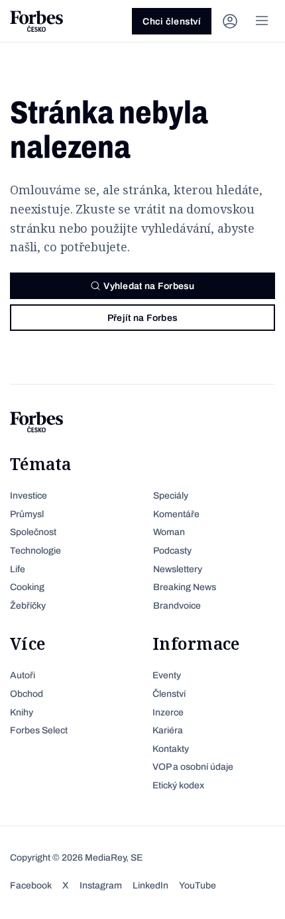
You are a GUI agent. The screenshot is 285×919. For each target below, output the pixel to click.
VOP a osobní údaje (192, 767)
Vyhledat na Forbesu (148, 286)
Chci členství (171, 22)
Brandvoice (177, 606)
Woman (169, 532)
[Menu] (262, 21)
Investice (28, 496)
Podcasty (172, 551)
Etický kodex (178, 785)
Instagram (101, 885)
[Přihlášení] (230, 21)
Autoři (22, 675)
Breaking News (184, 587)
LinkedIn (150, 885)
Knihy (21, 712)
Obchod (26, 694)
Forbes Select (39, 730)
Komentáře (176, 514)
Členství (169, 694)
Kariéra (167, 730)
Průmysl (27, 514)
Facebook (31, 885)
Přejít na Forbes (142, 318)
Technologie (35, 551)
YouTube (197, 885)
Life (17, 569)
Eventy (166, 675)
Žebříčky (28, 606)
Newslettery (177, 569)
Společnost (33, 532)
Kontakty (170, 749)
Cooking (27, 587)
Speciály (170, 496)
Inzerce (168, 712)
